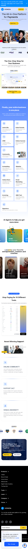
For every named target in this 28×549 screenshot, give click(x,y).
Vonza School (4, 479)
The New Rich (4, 486)
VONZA (3, 474)
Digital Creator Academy (7, 484)
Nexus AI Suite (4, 477)
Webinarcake (4, 481)
